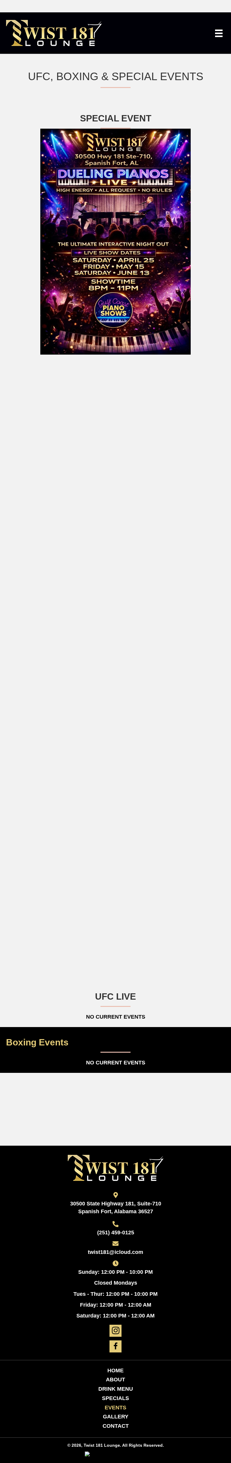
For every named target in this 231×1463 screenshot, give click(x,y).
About (115, 1380)
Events (115, 1408)
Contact (116, 1426)
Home (115, 1370)
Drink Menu (115, 1389)
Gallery (115, 1417)
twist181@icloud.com (115, 1252)
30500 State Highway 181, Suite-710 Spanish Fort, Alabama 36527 (115, 1207)
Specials (115, 1398)
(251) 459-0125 (115, 1233)
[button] (115, 1331)
